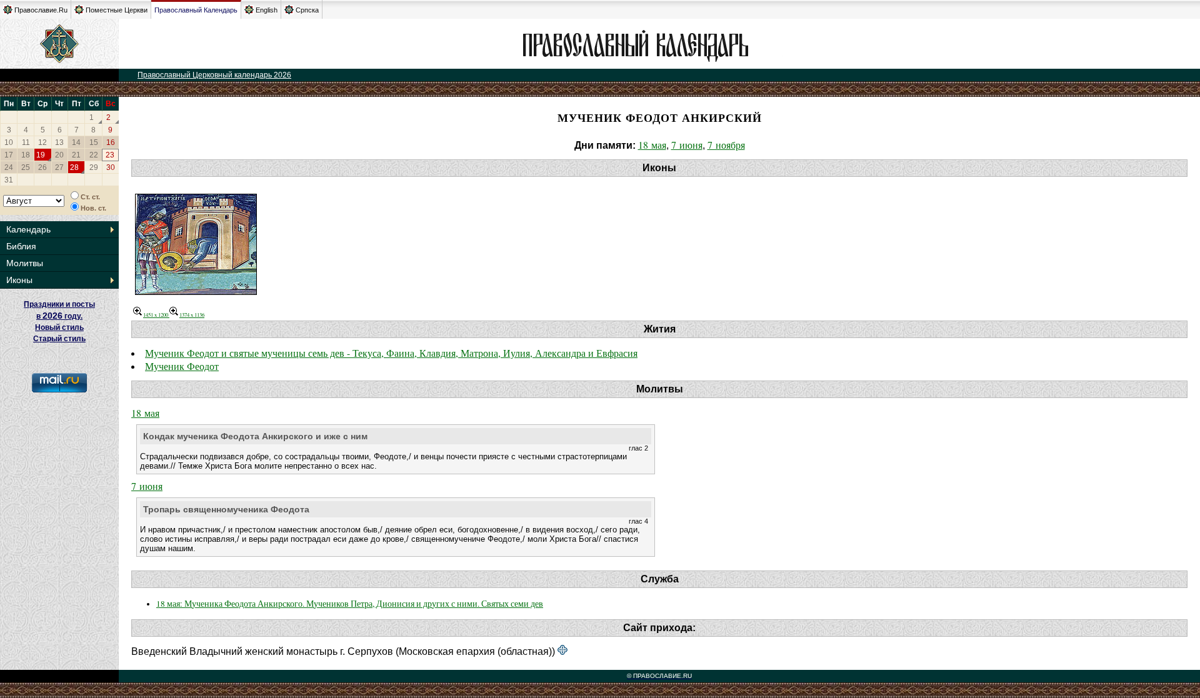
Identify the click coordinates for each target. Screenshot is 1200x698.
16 (110, 142)
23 (110, 155)
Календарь (28, 229)
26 (42, 167)
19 (40, 155)
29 (93, 167)
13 (59, 142)
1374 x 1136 (191, 314)
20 (59, 155)
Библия (21, 246)
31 (8, 180)
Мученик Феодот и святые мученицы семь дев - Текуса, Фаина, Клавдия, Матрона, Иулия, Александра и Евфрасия (391, 352)
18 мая (652, 144)
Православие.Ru (41, 10)
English (267, 10)
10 (8, 142)
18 (25, 155)
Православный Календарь (196, 10)
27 (59, 167)
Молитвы (24, 263)
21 (76, 155)
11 (26, 142)
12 (42, 142)
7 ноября (726, 144)
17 (8, 155)
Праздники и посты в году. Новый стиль (59, 316)
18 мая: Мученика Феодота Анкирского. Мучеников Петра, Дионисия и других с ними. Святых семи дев (349, 603)
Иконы (19, 280)
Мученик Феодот (182, 365)
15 (93, 142)
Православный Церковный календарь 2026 (214, 75)
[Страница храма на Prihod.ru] (563, 650)
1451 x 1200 (156, 314)
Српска (307, 10)
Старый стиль (59, 338)
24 (8, 167)
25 (25, 167)
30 (110, 167)
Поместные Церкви (117, 10)
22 (93, 155)
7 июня (686, 144)
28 (74, 167)
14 (76, 142)
